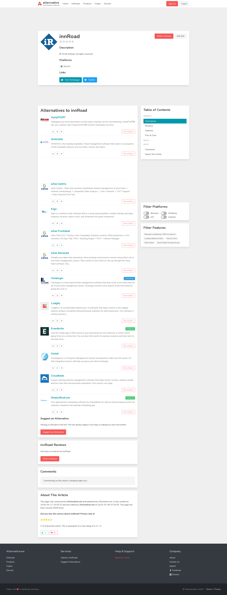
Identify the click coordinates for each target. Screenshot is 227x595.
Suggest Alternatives (70, 561)
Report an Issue (122, 557)
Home (65, 3)
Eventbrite (57, 328)
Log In (184, 3)
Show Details (128, 132)
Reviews (149, 125)
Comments (150, 149)
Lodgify (55, 303)
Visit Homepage (72, 79)
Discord (107, 3)
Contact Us (174, 561)
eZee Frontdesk (60, 231)
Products (87, 3)
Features (149, 130)
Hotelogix (57, 278)
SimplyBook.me (60, 397)
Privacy (217, 589)
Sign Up (172, 3)
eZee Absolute (60, 253)
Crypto (98, 3)
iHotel (55, 353)
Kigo (54, 209)
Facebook (176, 570)
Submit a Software (69, 557)
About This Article (153, 154)
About (172, 557)
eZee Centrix (58, 184)
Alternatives (150, 121)
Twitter (91, 79)
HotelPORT (58, 117)
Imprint (172, 566)
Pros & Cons (150, 135)
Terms (209, 589)
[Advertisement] (113, 20)
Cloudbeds (57, 375)
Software (75, 3)
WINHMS (57, 139)
